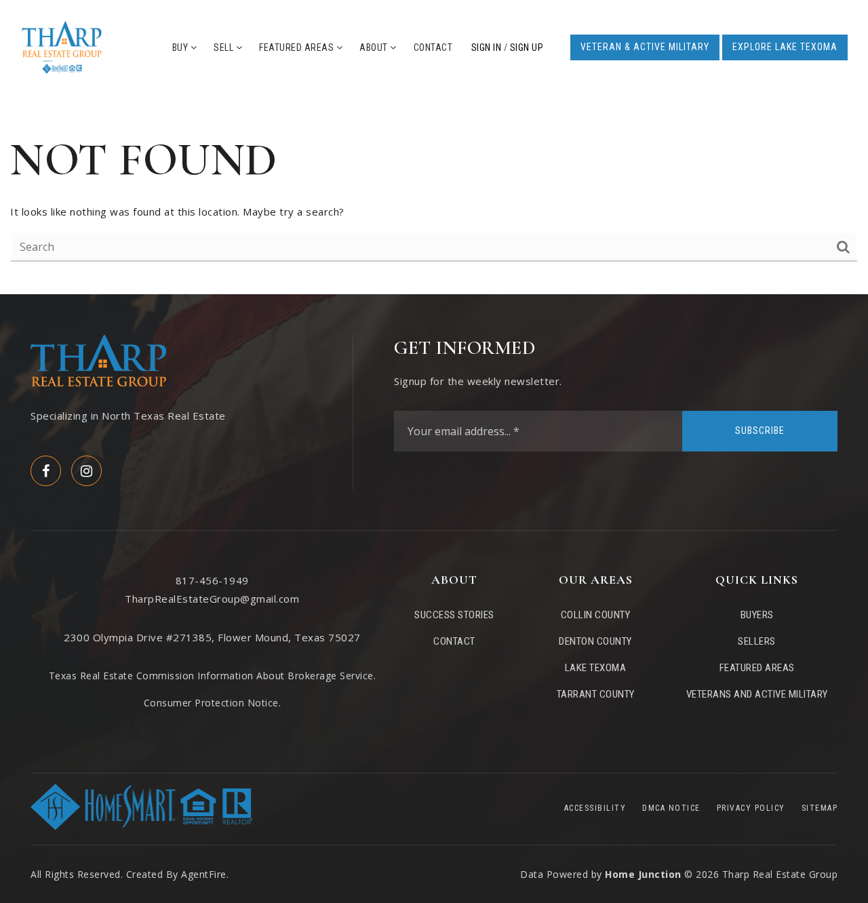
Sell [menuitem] (225, 47)
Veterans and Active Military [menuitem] (757, 694)
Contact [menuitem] (433, 47)
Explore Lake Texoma (784, 46)
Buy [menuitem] (181, 47)
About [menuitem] (374, 47)
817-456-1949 (212, 580)
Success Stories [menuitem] (454, 615)
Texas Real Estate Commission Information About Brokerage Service (211, 675)
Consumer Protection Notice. (212, 702)
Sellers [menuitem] (757, 641)
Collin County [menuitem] (596, 615)
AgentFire (203, 874)
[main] (434, 194)
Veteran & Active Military (644, 46)
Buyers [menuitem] (757, 615)
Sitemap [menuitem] (820, 808)
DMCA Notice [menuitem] (671, 808)
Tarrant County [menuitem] (596, 694)
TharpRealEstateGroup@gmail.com (212, 598)
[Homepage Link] (61, 46)
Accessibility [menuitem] (595, 808)
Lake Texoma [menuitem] (596, 668)
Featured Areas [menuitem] (297, 47)
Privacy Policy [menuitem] (751, 808)
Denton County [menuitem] (595, 641)
